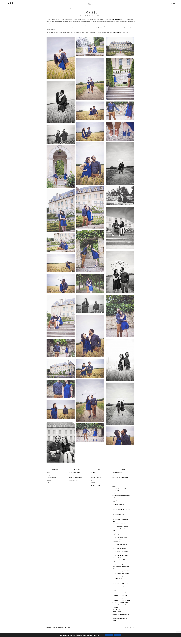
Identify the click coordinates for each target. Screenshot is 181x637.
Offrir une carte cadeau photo (119, 516)
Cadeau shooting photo (118, 504)
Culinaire (92, 480)
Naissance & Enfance (95, 477)
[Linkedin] (8, 3)
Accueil (48, 472)
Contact (116, 8)
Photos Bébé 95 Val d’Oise (118, 578)
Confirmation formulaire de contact (121, 509)
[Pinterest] (10, 3)
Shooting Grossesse (73, 480)
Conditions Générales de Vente (120, 477)
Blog (48, 482)
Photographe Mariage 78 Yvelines (120, 564)
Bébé (70, 8)
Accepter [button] (109, 634)
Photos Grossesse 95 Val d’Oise (120, 583)
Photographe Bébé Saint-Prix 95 (120, 537)
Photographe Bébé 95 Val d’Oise (120, 526)
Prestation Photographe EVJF (119, 595)
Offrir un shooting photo (118, 514)
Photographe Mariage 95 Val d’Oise (121, 571)
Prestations (115, 607)
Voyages (92, 482)
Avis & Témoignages (51, 477)
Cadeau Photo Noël (95, 485)
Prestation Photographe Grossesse (121, 598)
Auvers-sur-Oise (61, 26)
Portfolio (93, 8)
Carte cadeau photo (105, 8)
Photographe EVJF (73, 475)
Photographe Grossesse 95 (119, 548)
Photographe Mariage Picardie (119, 576)
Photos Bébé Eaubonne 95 (118, 581)
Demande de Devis (117, 472)
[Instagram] (12, 3)
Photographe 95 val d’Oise (118, 523)
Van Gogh (72, 26)
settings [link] (97, 635)
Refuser (117, 634)
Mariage (85, 8)
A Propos (64, 8)
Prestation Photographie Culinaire (120, 604)
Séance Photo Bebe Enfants (75, 477)
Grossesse (77, 8)
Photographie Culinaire (74, 472)
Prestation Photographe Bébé (119, 592)
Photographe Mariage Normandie (120, 573)
